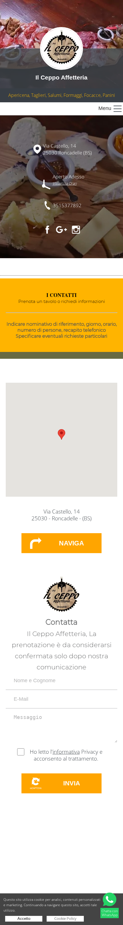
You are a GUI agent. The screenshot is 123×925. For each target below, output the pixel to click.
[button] (61, 434)
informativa (66, 751)
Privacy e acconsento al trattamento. (68, 755)
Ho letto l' (41, 751)
